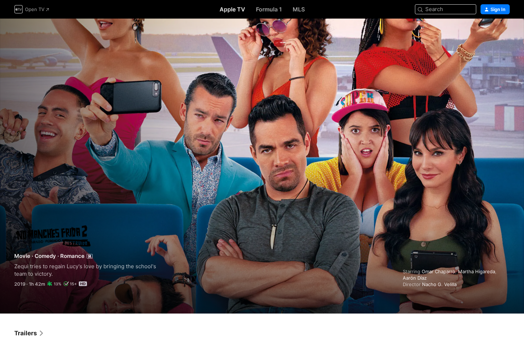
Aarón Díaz (415, 278)
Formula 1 (269, 9)
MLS (299, 9)
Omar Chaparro (438, 271)
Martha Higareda (476, 271)
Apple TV (232, 9)
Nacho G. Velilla (439, 284)
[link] (29, 333)
